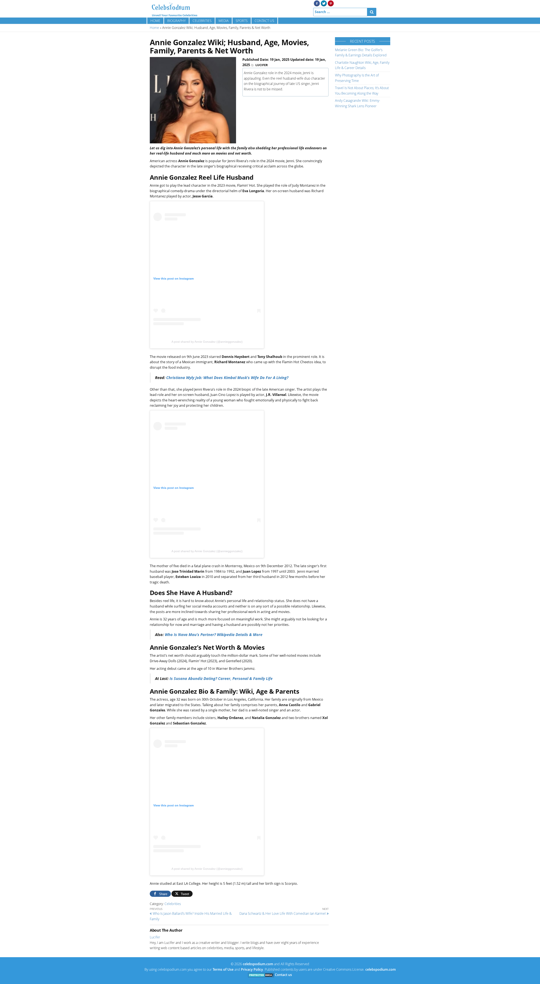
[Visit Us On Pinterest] (330, 3)
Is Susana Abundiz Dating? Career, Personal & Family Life (221, 678)
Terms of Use (223, 969)
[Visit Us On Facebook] (316, 3)
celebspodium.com (258, 964)
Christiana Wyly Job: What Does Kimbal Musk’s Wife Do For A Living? (227, 377)
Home (155, 20)
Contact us (264, 20)
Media (224, 20)
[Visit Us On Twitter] (323, 3)
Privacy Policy (252, 969)
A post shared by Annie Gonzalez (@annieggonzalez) (207, 341)
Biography (176, 20)
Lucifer (261, 65)
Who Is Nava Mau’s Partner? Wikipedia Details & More (213, 634)
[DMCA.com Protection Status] (261, 974)
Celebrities (202, 20)
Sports (242, 20)
